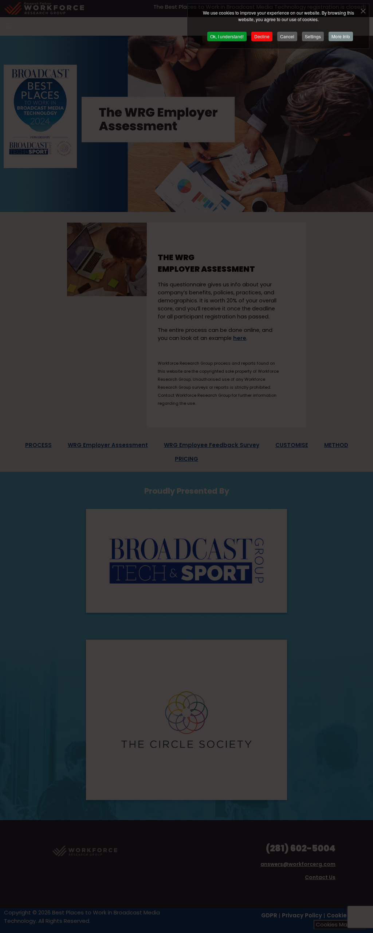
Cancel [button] (287, 36)
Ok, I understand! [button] (227, 36)
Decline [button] (262, 36)
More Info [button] (340, 36)
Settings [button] (313, 36)
